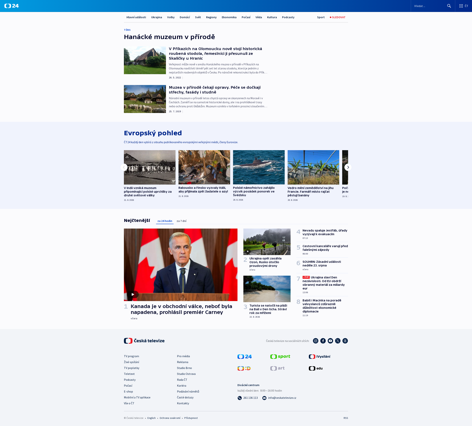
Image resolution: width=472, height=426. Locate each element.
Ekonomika (229, 17)
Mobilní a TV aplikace (137, 397)
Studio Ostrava (186, 374)
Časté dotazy (185, 397)
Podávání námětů (188, 391)
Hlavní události (136, 17)
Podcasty (288, 17)
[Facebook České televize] (323, 341)
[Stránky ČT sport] (280, 356)
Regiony (211, 17)
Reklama (182, 362)
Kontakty (183, 403)
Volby (171, 17)
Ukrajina (156, 17)
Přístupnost (191, 418)
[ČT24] (11, 6)
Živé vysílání (131, 362)
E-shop (128, 391)
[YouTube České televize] (330, 341)
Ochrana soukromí (170, 418)
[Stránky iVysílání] (319, 356)
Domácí (185, 17)
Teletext (129, 374)
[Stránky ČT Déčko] (244, 368)
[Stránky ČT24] (244, 356)
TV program (131, 356)
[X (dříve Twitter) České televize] (338, 341)
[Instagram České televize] (316, 341)
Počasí (246, 17)
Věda (259, 17)
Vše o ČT (129, 403)
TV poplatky (131, 368)
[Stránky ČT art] (277, 368)
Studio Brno (184, 368)
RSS (346, 418)
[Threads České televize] (345, 341)
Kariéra (181, 385)
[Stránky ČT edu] (315, 368)
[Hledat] (449, 6)
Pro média (183, 356)
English (151, 418)
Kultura (272, 17)
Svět (198, 17)
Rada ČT (182, 379)
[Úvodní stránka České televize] (144, 341)
